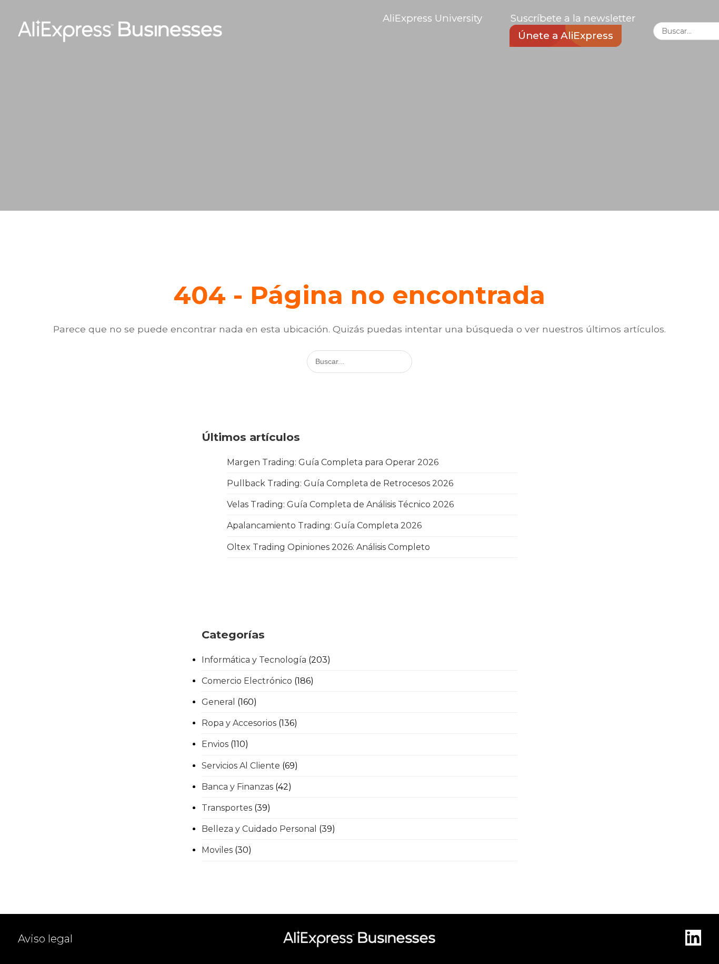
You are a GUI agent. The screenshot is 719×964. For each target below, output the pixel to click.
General (218, 702)
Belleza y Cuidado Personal (259, 829)
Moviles (217, 850)
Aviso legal (45, 938)
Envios (215, 744)
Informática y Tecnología (254, 660)
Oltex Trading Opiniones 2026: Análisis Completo (328, 547)
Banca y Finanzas (237, 787)
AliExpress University (432, 18)
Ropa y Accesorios (239, 723)
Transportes (227, 808)
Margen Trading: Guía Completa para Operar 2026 (332, 462)
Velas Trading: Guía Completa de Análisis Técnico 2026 (340, 504)
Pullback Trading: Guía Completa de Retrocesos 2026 (340, 483)
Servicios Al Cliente (241, 766)
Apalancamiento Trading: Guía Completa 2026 (324, 525)
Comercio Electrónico (247, 681)
